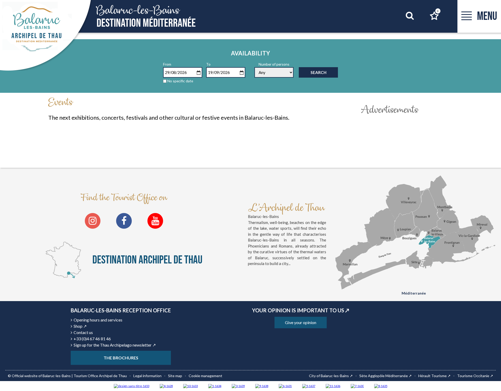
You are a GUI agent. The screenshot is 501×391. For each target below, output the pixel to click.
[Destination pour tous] (308, 385)
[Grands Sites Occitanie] (214, 385)
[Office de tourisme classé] (333, 385)
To (208, 64)
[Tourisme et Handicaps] (261, 385)
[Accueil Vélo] (238, 385)
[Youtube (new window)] (155, 221)
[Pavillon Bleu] (285, 385)
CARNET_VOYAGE (438, 11)
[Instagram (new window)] (92, 221)
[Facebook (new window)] (124, 221)
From (167, 64)
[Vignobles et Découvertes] (380, 385)
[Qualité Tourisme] (131, 385)
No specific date (180, 81)
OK (403, 25)
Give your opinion (300, 322)
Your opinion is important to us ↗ (300, 310)
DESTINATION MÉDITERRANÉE (146, 16)
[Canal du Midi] (357, 385)
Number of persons (274, 64)
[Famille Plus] (166, 385)
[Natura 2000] (190, 385)
